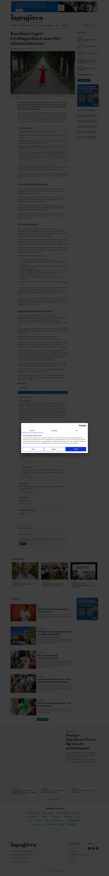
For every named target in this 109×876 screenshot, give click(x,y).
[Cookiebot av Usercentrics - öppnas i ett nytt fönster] (79, 426)
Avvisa (33, 449)
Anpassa (53, 449)
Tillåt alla (76, 449)
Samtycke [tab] (32, 430)
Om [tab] (77, 430)
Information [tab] (54, 430)
